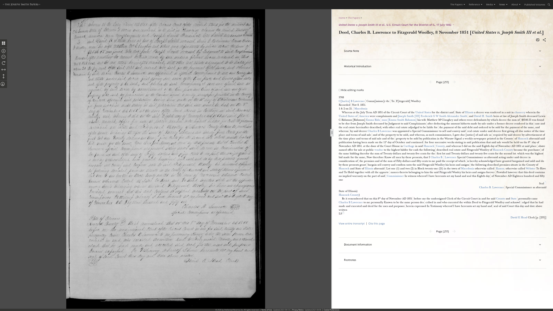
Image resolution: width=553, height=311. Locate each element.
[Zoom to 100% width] (3, 70)
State (514, 198)
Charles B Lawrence (380, 131)
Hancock (523, 138)
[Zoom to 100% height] (3, 76)
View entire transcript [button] (352, 223)
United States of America (354, 116)
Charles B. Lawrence (443, 157)
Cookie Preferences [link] (331, 310)
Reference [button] (474, 4)
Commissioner (395, 176)
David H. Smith (483, 116)
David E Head (519, 217)
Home (342, 17)
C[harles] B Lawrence (352, 101)
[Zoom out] (3, 57)
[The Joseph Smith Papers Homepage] (21, 5)
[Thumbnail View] (3, 43)
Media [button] (489, 4)
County (500, 198)
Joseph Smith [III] (409, 116)
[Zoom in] (3, 51)
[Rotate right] (3, 63)
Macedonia (360, 108)
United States (423, 112)
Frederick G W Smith (433, 116)
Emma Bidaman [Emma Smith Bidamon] (391, 120)
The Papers (354, 17)
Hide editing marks (352, 90)
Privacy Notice (298, 310)
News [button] (502, 4)
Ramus (500, 168)
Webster (530, 168)
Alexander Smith (457, 116)
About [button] (514, 4)
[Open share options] (544, 40)
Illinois (469, 112)
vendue (378, 150)
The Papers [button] (456, 4)
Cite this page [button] (376, 223)
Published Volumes (534, 4)
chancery (519, 112)
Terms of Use (266, 310)
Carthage (409, 146)
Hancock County (434, 146)
